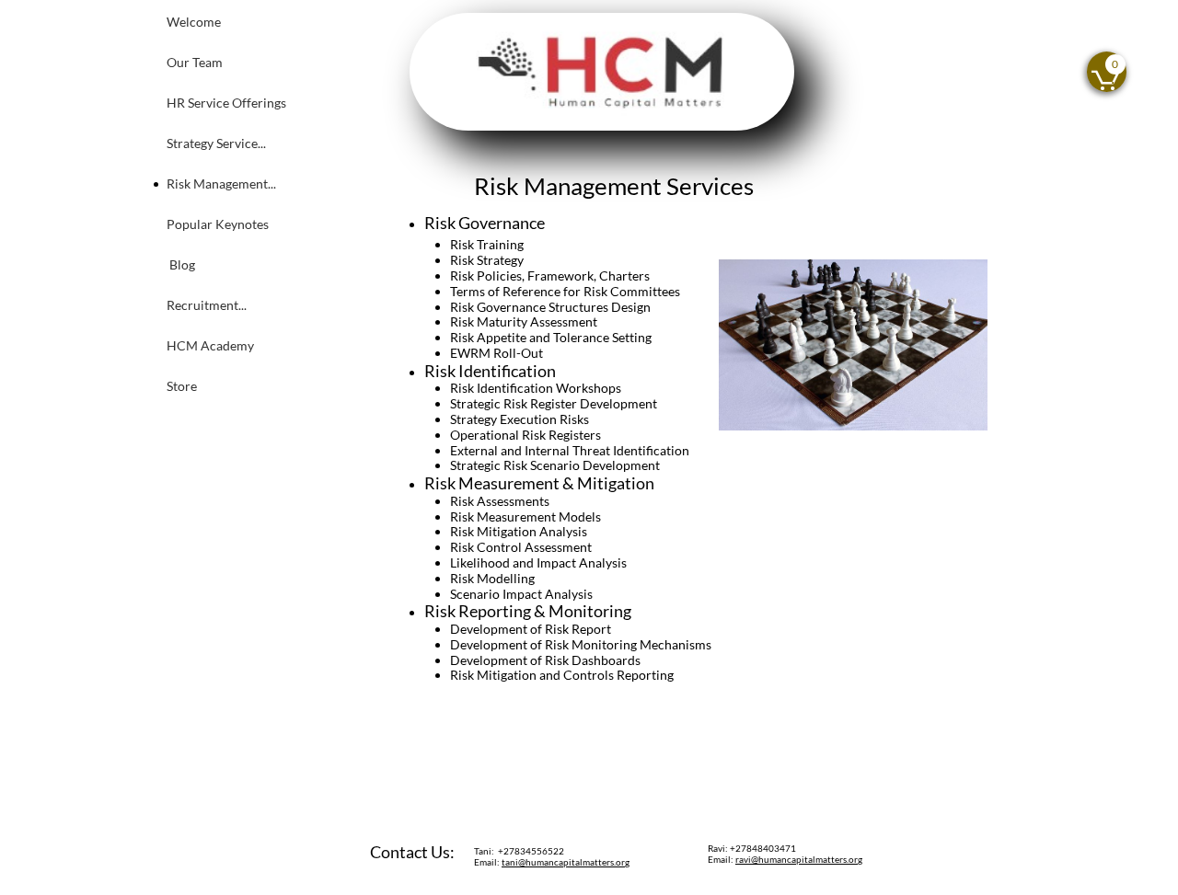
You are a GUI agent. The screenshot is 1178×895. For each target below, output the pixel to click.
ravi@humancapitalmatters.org (798, 859)
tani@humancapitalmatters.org (565, 861)
